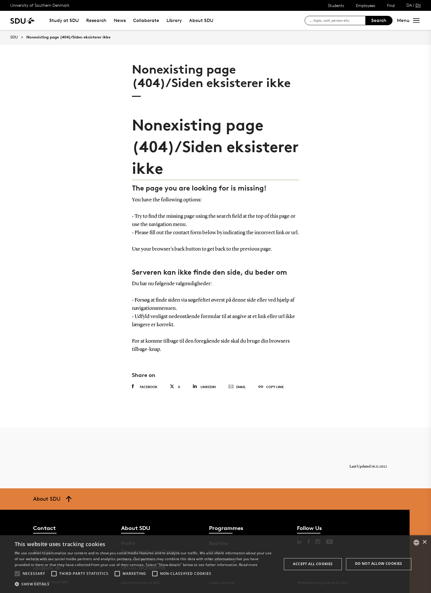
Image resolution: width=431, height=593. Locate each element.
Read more (248, 564)
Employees (365, 5)
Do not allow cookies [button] (378, 563)
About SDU (201, 20)
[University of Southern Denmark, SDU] (22, 20)
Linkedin (208, 387)
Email (241, 387)
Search (378, 20)
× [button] (424, 542)
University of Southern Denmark (39, 5)
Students (336, 5)
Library (174, 20)
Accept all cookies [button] (312, 563)
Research (96, 20)
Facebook (148, 387)
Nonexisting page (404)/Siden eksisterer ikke (68, 37)
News (120, 20)
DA (409, 5)
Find (391, 5)
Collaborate (146, 20)
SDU (14, 37)
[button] (17, 574)
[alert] (215, 564)
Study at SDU (64, 20)
